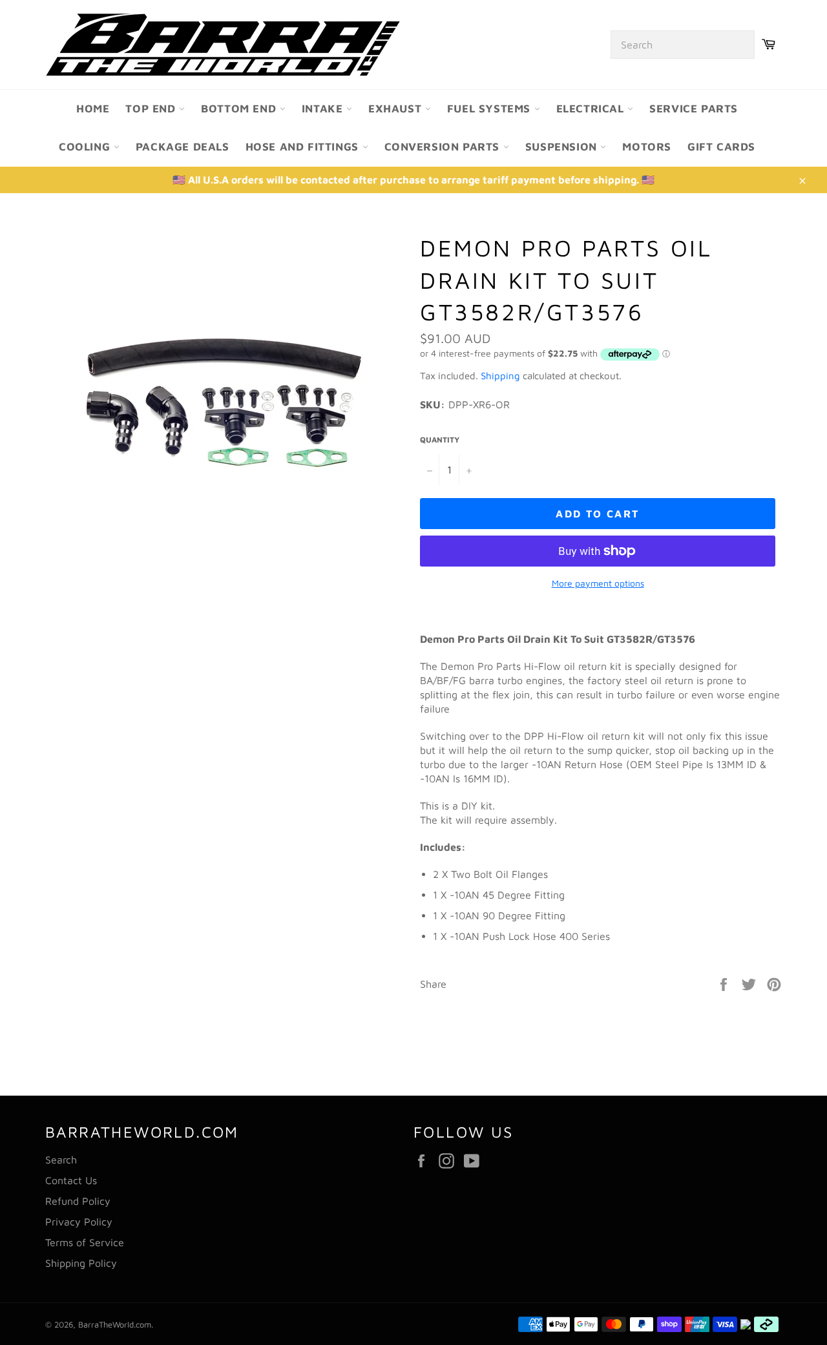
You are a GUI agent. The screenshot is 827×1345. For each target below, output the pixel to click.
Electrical (592, 108)
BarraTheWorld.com (114, 1324)
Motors (646, 146)
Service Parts (693, 108)
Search (61, 1159)
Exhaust (396, 108)
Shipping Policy (81, 1263)
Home (92, 108)
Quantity (439, 439)
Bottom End (240, 108)
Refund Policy (77, 1201)
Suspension (563, 146)
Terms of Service (84, 1242)
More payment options (598, 583)
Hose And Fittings (304, 146)
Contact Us (71, 1180)
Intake (324, 108)
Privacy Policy (78, 1221)
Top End (152, 108)
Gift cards (721, 146)
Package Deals (182, 146)
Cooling (86, 146)
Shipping (500, 375)
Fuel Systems (490, 108)
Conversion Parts (443, 146)
